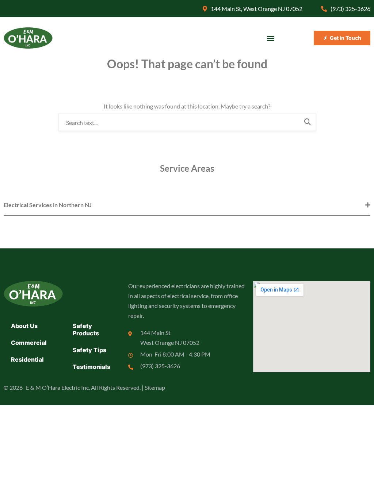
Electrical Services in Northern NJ (48, 204)
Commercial (29, 342)
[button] (271, 38)
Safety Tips (89, 350)
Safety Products (86, 329)
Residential (27, 359)
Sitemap (155, 387)
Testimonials (91, 366)
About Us (24, 326)
